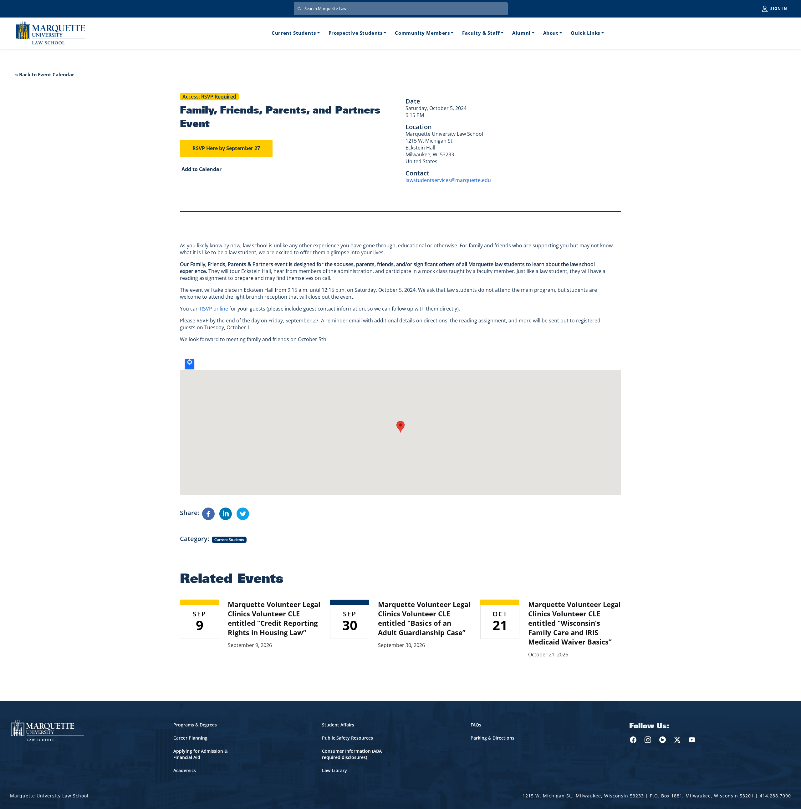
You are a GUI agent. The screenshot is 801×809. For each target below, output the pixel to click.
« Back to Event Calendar (44, 74)
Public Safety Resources (347, 738)
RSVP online (214, 308)
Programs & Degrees (195, 725)
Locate (189, 364)
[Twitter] (243, 513)
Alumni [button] (521, 33)
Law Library (334, 770)
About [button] (551, 33)
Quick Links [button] (585, 33)
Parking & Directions (492, 738)
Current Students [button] (294, 33)
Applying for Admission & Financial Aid (200, 754)
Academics (184, 770)
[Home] (50, 32)
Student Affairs (338, 725)
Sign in (778, 8)
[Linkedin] (225, 513)
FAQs (476, 725)
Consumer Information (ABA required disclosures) (352, 754)
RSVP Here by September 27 (226, 148)
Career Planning (190, 738)
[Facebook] (208, 513)
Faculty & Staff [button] (481, 33)
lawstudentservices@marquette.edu (448, 180)
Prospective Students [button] (356, 33)
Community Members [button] (422, 33)
